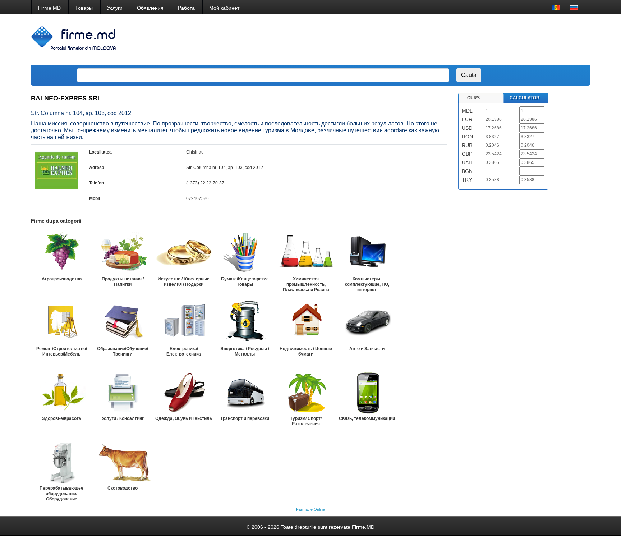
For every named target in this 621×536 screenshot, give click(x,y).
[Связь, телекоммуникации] (367, 391)
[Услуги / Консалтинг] (122, 391)
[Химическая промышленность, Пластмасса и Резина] (306, 252)
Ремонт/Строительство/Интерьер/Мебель (61, 351)
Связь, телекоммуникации (367, 418)
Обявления (150, 8)
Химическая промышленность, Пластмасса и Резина (306, 284)
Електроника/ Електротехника (183, 351)
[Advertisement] (453, 39)
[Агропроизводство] (61, 252)
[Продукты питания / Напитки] (122, 252)
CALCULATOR (524, 97)
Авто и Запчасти (367, 348)
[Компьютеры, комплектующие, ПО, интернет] (367, 252)
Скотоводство (122, 488)
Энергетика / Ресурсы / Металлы (244, 351)
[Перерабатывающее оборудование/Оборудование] (61, 461)
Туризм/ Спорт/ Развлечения (306, 421)
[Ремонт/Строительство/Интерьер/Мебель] (61, 322)
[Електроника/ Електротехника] (183, 322)
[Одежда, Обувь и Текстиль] (183, 391)
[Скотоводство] (122, 461)
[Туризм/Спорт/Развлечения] (306, 391)
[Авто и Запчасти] (367, 322)
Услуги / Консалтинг (123, 418)
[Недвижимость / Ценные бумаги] (306, 322)
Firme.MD (49, 8)
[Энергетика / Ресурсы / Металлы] (244, 322)
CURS (473, 97)
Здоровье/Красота (61, 418)
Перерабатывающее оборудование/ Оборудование (61, 493)
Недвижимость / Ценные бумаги (306, 351)
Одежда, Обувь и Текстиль (183, 418)
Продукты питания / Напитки (123, 281)
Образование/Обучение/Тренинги (122, 351)
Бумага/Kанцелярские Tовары (245, 281)
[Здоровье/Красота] (61, 391)
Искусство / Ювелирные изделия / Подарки (184, 281)
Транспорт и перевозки (244, 418)
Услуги (115, 8)
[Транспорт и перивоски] (244, 391)
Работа (186, 8)
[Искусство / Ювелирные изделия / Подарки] (183, 252)
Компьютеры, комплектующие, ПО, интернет (367, 284)
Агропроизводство (62, 278)
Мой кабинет (224, 8)
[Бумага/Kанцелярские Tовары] (244, 252)
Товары (84, 8)
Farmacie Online (310, 509)
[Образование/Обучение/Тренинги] (122, 322)
